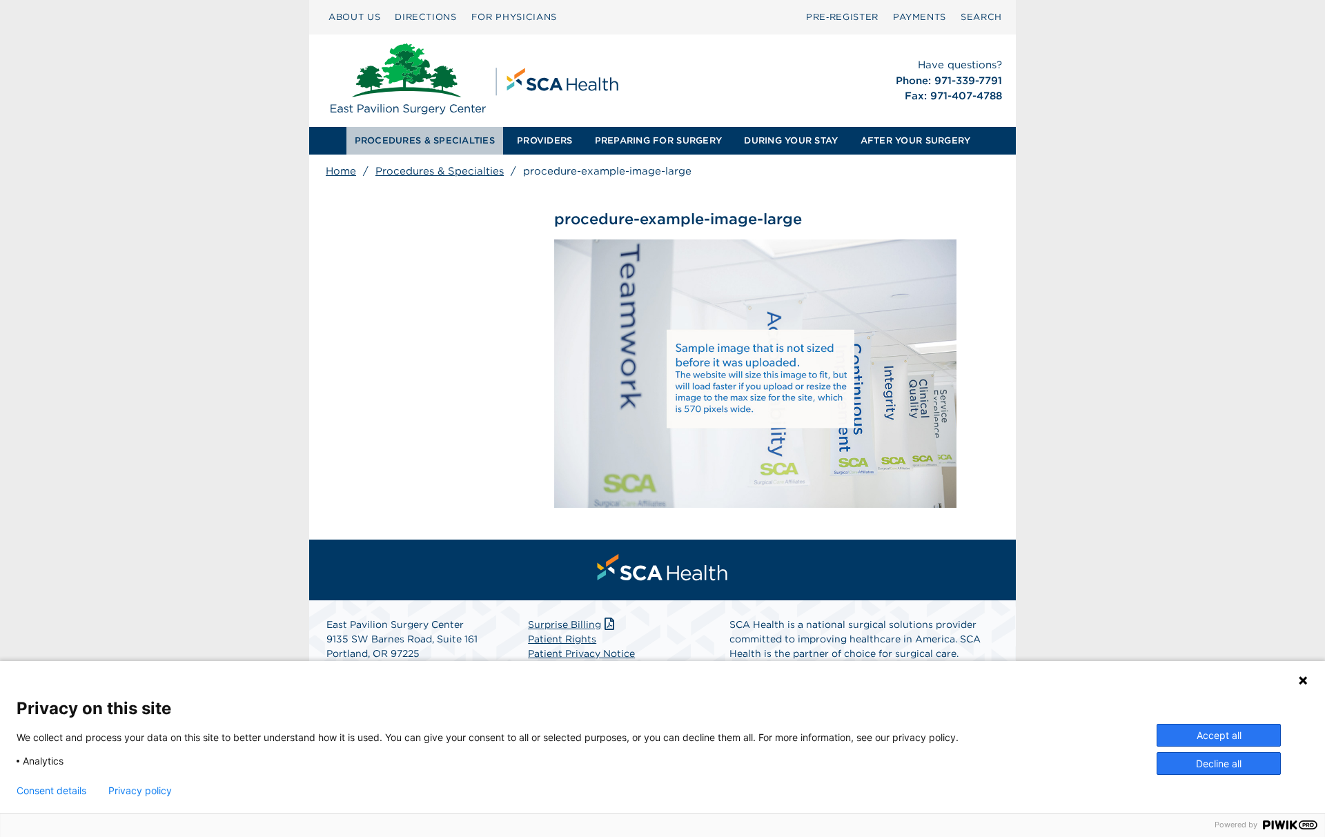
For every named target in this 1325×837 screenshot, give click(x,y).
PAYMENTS (919, 17)
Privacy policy (140, 790)
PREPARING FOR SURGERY (658, 140)
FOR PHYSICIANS (514, 17)
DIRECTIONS (426, 17)
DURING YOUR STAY (791, 140)
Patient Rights (562, 638)
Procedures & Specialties (439, 171)
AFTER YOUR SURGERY (916, 140)
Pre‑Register (842, 17)
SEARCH (981, 17)
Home (341, 171)
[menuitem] (354, 17)
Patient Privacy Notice (581, 653)
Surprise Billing (564, 624)
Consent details (51, 790)
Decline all (1218, 763)
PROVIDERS (544, 140)
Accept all (1219, 735)
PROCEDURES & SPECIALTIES (425, 140)
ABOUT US (354, 17)
